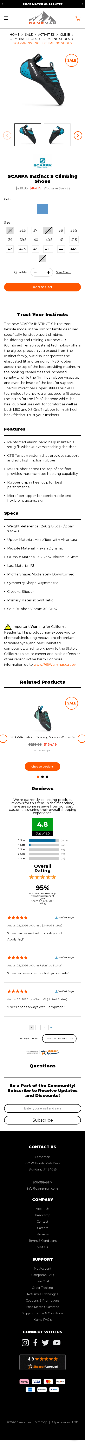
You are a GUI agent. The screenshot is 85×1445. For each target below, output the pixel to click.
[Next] (82, 4)
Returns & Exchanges (42, 1294)
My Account (42, 1268)
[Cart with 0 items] (77, 18)
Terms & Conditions (43, 1241)
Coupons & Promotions (42, 1300)
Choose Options (42, 766)
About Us (42, 1209)
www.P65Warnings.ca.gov (55, 665)
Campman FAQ (42, 1275)
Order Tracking (42, 1288)
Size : (8, 222)
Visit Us (42, 1247)
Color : (8, 199)
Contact (42, 1221)
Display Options (28, 1038)
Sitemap (41, 1422)
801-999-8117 (42, 1182)
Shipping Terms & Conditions (42, 1313)
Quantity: (20, 272)
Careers (42, 1228)
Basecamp (42, 1215)
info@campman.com (42, 1188)
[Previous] (2, 4)
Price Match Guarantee (42, 4)
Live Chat (42, 1281)
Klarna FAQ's (42, 1320)
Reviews (43, 1234)
